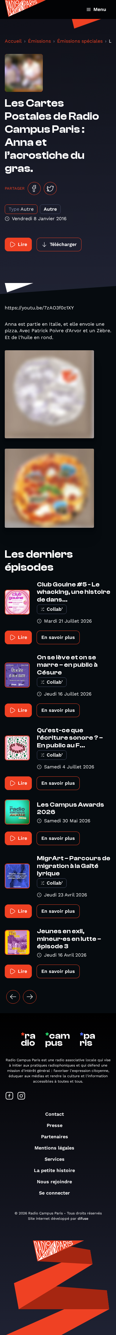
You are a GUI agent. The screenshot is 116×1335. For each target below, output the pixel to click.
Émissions (39, 41)
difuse (83, 1218)
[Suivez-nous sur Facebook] (9, 1096)
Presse (54, 1125)
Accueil (13, 41)
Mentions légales (54, 1148)
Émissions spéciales (80, 41)
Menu (99, 9)
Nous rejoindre (54, 1181)
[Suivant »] (29, 996)
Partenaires (54, 1136)
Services (55, 1159)
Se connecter (54, 1193)
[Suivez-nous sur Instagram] (21, 1096)
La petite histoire (54, 1170)
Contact (54, 1114)
